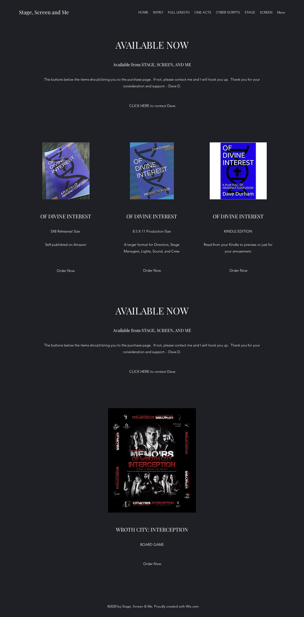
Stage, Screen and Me (44, 12)
